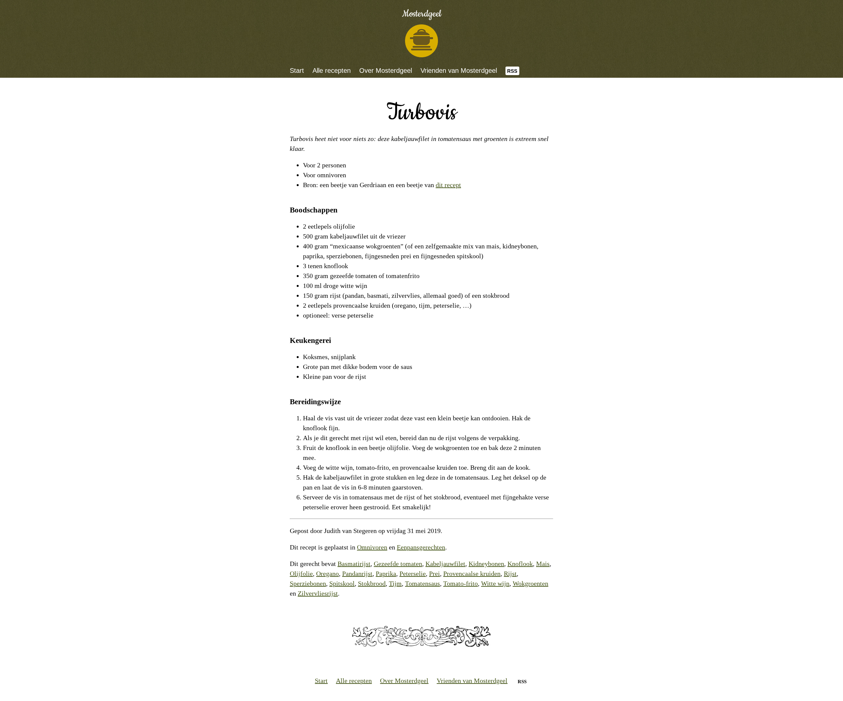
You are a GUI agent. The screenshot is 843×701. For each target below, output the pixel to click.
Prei (434, 573)
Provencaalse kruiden (472, 573)
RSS (512, 71)
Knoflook (520, 563)
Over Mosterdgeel (385, 70)
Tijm (395, 583)
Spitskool (342, 583)
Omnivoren (372, 547)
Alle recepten (332, 70)
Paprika (386, 573)
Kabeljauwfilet (445, 563)
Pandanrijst (357, 573)
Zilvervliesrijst (318, 593)
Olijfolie (301, 573)
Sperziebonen (308, 583)
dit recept (448, 184)
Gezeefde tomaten (398, 563)
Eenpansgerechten (421, 547)
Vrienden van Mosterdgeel (459, 70)
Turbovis (422, 113)
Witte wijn (495, 583)
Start (297, 70)
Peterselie (412, 573)
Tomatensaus (422, 583)
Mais (543, 563)
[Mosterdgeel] (421, 40)
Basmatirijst (354, 563)
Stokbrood (372, 583)
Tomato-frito (460, 583)
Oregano (327, 573)
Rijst (510, 573)
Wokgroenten (530, 583)
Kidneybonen (486, 563)
